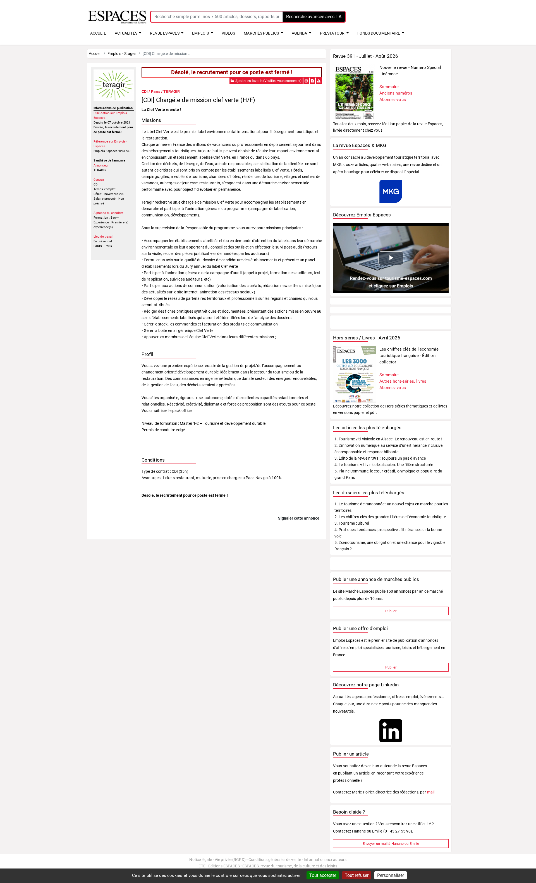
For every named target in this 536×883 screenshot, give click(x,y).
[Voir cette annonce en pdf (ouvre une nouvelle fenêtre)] (312, 81)
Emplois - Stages (122, 53)
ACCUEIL (98, 33)
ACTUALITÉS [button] (126, 33)
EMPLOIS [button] (201, 33)
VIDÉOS (228, 33)
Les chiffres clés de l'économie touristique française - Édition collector (409, 356)
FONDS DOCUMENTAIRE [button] (379, 33)
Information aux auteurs (325, 859)
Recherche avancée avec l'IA (313, 16)
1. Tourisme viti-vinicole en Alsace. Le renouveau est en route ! (388, 439)
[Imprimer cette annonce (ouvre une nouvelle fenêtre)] (306, 81)
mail (430, 792)
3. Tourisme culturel (351, 523)
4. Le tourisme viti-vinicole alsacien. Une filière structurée (383, 464)
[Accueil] (117, 16)
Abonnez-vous (392, 99)
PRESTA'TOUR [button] (332, 33)
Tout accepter (322, 875)
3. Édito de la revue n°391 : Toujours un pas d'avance (380, 458)
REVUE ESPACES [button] (165, 33)
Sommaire (389, 86)
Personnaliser (390, 875)
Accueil (95, 53)
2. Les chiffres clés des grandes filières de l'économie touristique (390, 517)
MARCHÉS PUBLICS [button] (262, 33)
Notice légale (200, 859)
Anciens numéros (396, 93)
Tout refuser (356, 875)
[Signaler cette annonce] (319, 81)
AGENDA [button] (300, 33)
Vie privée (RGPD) (230, 859)
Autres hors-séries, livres (403, 381)
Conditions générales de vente (274, 859)
